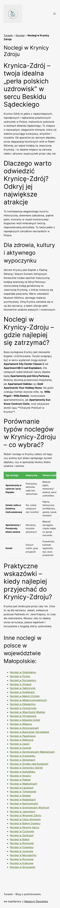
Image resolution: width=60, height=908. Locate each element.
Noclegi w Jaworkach (22, 811)
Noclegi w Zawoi (19, 743)
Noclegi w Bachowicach (24, 803)
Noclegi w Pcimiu (20, 676)
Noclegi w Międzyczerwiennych (28, 700)
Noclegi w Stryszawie (22, 867)
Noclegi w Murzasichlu (23, 855)
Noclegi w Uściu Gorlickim (25, 819)
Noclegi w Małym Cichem (25, 696)
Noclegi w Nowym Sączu (24, 827)
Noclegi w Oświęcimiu (23, 704)
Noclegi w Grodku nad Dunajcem (29, 763)
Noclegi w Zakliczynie (22, 688)
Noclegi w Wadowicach (23, 783)
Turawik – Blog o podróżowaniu (22, 894)
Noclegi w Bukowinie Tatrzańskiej (29, 732)
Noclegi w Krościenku (22, 755)
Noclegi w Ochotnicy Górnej (26, 767)
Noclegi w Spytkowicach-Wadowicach (32, 751)
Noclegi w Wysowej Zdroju (25, 815)
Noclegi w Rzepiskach (23, 799)
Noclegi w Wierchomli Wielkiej (27, 712)
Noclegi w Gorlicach (22, 835)
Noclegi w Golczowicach (24, 728)
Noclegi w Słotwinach (22, 759)
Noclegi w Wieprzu (21, 724)
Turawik (8, 35)
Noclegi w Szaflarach (22, 692)
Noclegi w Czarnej (20, 747)
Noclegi (20, 35)
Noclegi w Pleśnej (20, 779)
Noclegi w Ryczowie (22, 859)
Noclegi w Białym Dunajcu (25, 823)
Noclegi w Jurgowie (21, 851)
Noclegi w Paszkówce (23, 736)
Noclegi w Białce (19, 839)
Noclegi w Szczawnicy (23, 680)
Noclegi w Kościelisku (22, 771)
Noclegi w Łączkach (22, 787)
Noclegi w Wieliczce (21, 739)
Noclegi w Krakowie (21, 863)
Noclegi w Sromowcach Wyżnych (29, 807)
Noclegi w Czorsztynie (23, 708)
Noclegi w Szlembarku (23, 672)
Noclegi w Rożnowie (22, 843)
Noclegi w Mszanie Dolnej (25, 720)
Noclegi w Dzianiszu (22, 847)
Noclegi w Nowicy (20, 775)
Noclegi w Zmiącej (20, 684)
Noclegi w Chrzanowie (23, 716)
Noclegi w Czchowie (22, 831)
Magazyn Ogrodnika (36, 901)
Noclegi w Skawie (20, 795)
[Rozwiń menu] (54, 14)
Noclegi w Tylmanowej (23, 791)
